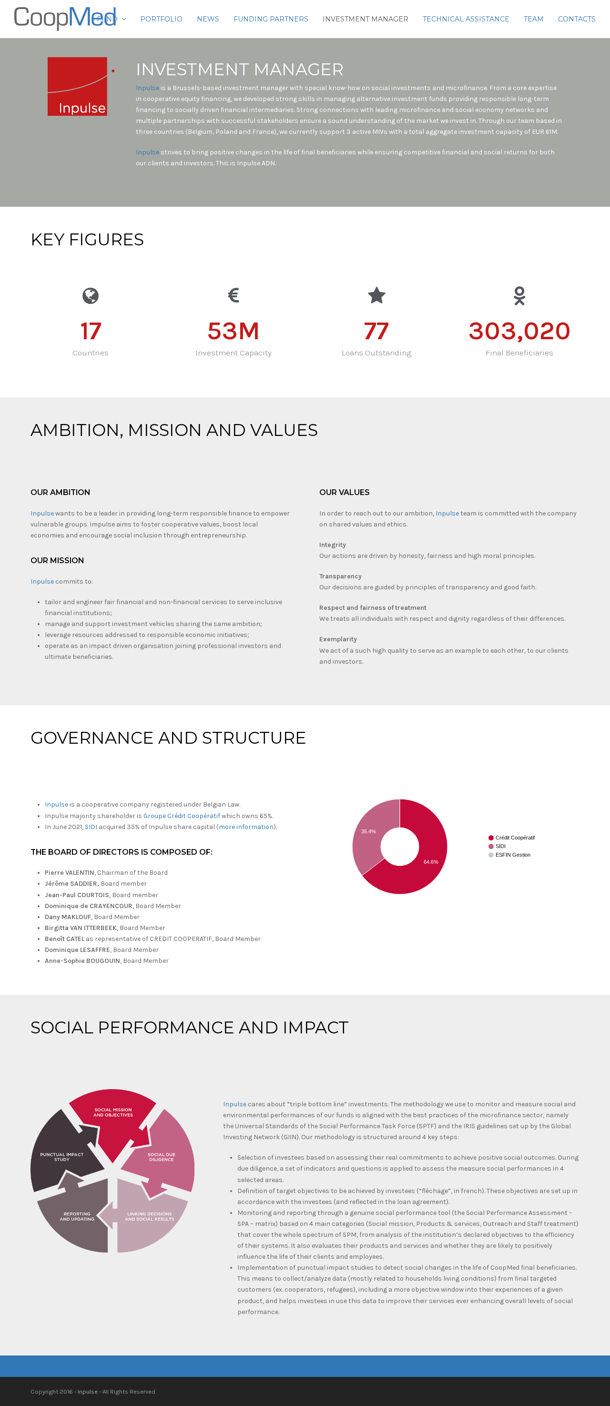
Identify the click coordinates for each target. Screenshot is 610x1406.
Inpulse (147, 88)
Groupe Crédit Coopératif (181, 816)
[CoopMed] (65, 18)
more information (246, 827)
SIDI (91, 827)
